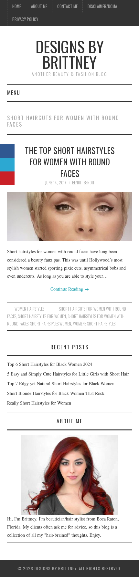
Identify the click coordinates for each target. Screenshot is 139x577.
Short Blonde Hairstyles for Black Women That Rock (55, 393)
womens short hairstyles (94, 324)
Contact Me (67, 6)
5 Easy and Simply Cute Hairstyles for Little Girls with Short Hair (68, 374)
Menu (13, 92)
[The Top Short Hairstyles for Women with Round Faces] (69, 216)
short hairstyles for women (42, 316)
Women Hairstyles (29, 309)
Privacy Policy (25, 19)
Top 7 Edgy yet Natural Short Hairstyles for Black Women (60, 383)
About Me (39, 6)
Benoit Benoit (83, 183)
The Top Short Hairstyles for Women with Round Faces (69, 162)
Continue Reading (69, 289)
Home (16, 6)
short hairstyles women (50, 324)
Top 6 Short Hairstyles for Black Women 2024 (49, 364)
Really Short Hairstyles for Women (39, 403)
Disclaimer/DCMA (102, 6)
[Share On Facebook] (7, 151)
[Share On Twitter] (7, 165)
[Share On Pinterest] (7, 178)
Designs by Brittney (70, 54)
